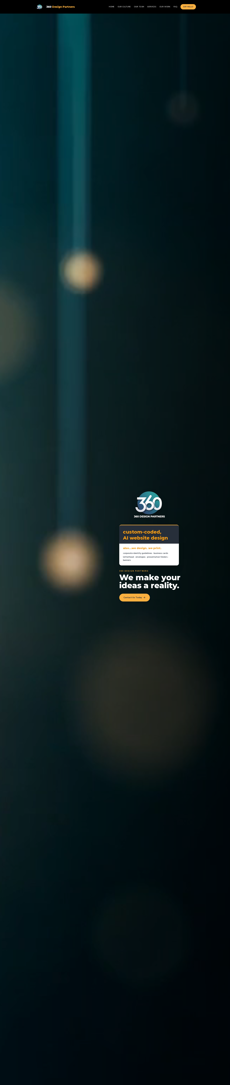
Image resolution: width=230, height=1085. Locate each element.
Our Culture (124, 6)
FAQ (175, 6)
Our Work (164, 6)
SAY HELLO (188, 6)
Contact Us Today (133, 597)
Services (151, 6)
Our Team (139, 6)
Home (111, 6)
